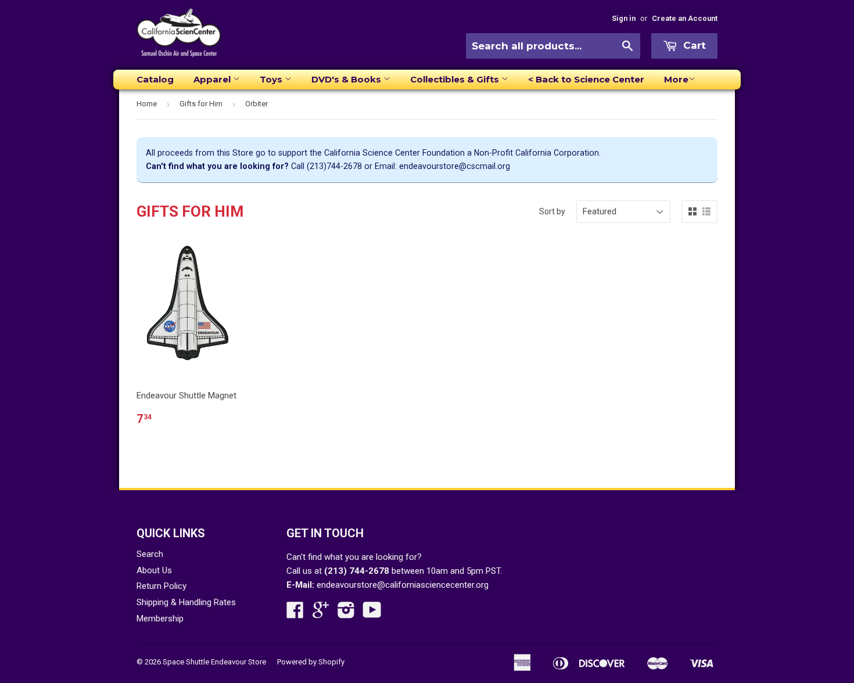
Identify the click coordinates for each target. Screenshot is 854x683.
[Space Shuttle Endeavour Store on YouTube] (372, 614)
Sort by (552, 211)
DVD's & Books (347, 79)
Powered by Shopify (311, 661)
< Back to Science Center (586, 79)
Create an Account (684, 18)
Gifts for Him (201, 103)
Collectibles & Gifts (455, 79)
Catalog (155, 79)
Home (147, 103)
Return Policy (161, 586)
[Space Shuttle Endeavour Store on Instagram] (346, 614)
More (676, 79)
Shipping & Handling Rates (186, 602)
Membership (160, 618)
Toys (272, 79)
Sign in (624, 18)
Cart (693, 45)
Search (150, 554)
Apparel (213, 79)
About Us (154, 570)
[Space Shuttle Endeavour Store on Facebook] (295, 614)
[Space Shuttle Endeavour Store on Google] (320, 614)
